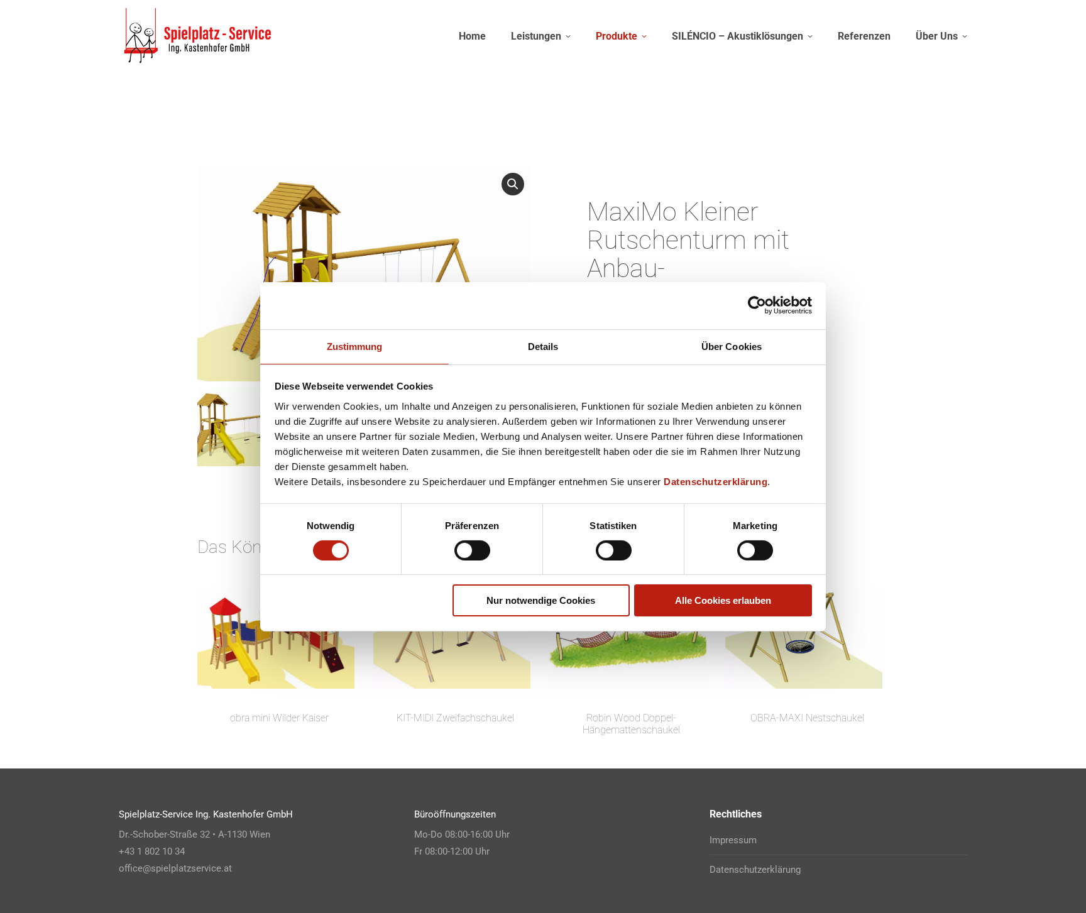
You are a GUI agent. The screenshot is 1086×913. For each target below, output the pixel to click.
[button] (513, 184)
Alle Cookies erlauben (723, 600)
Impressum (733, 840)
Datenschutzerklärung (715, 481)
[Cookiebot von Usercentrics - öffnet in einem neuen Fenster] (757, 305)
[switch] (472, 550)
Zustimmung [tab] (355, 346)
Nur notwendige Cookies (540, 600)
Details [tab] (543, 346)
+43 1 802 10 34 (152, 851)
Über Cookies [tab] (731, 346)
